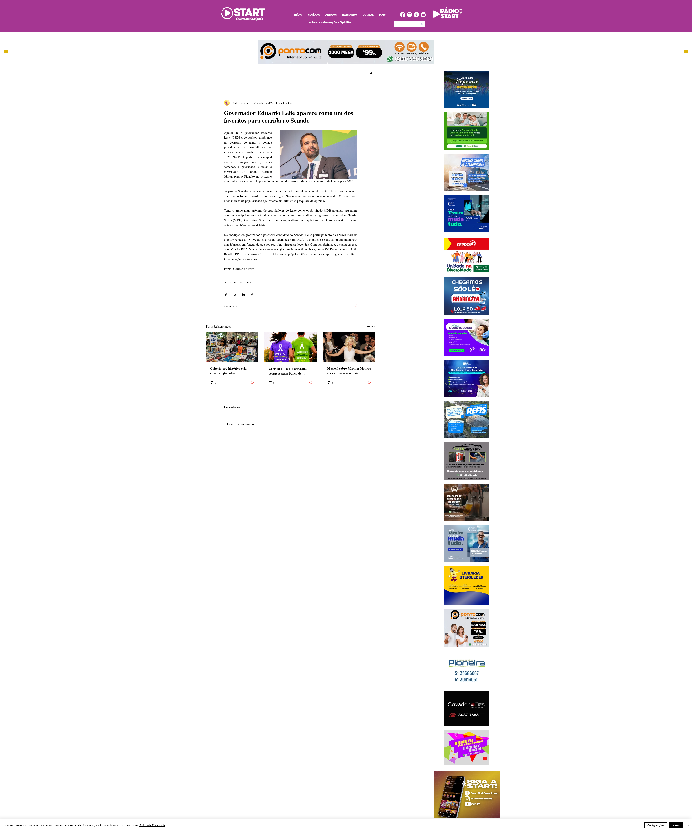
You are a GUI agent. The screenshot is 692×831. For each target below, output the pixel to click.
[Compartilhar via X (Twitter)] (234, 294)
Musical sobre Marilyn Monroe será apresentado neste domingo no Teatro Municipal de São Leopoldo (349, 370)
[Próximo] (686, 52)
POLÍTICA (245, 282)
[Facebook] (402, 14)
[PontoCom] (327, 63)
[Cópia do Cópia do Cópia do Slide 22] (340, 63)
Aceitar (676, 825)
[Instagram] (409, 14)
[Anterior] (6, 52)
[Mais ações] (355, 103)
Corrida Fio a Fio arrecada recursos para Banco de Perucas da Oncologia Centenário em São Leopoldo (289, 371)
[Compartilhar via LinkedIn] (243, 294)
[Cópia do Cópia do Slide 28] (334, 63)
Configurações (655, 825)
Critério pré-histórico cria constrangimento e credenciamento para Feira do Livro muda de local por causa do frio (231, 370)
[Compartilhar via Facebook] (225, 294)
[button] (370, 72)
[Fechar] (688, 825)
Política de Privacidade (152, 825)
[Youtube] (423, 14)
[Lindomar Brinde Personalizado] (330, 63)
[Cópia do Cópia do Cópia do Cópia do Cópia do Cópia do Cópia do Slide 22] (344, 63)
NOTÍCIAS (231, 282)
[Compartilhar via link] (252, 294)
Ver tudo (371, 326)
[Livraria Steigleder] (320, 63)
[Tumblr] (416, 14)
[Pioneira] (323, 63)
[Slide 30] (337, 63)
